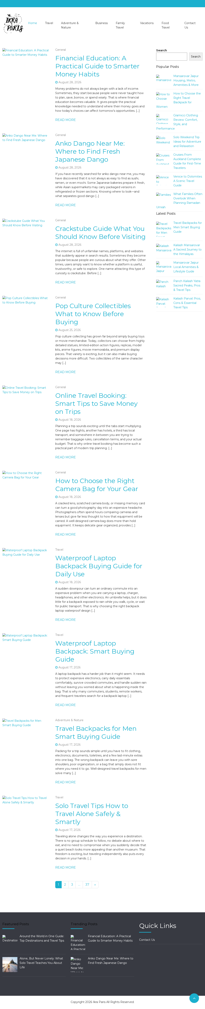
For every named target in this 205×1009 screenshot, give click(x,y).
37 (87, 884)
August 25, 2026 (69, 330)
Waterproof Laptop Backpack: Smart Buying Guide (94, 651)
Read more (65, 120)
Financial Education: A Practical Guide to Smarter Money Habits (97, 66)
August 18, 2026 (69, 419)
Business (101, 23)
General (60, 50)
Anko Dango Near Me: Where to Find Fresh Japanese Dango (90, 151)
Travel (49, 23)
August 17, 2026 (69, 667)
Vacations (147, 23)
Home (32, 23)
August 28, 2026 (69, 82)
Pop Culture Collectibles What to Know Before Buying (93, 314)
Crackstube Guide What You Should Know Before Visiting (100, 233)
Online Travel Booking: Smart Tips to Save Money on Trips (96, 403)
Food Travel (166, 25)
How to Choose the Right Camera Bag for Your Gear (96, 485)
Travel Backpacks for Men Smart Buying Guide (96, 732)
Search (161, 50)
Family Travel (120, 25)
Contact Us (190, 25)
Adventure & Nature (70, 25)
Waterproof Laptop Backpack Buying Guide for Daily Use (98, 566)
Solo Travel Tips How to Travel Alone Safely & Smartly (91, 814)
